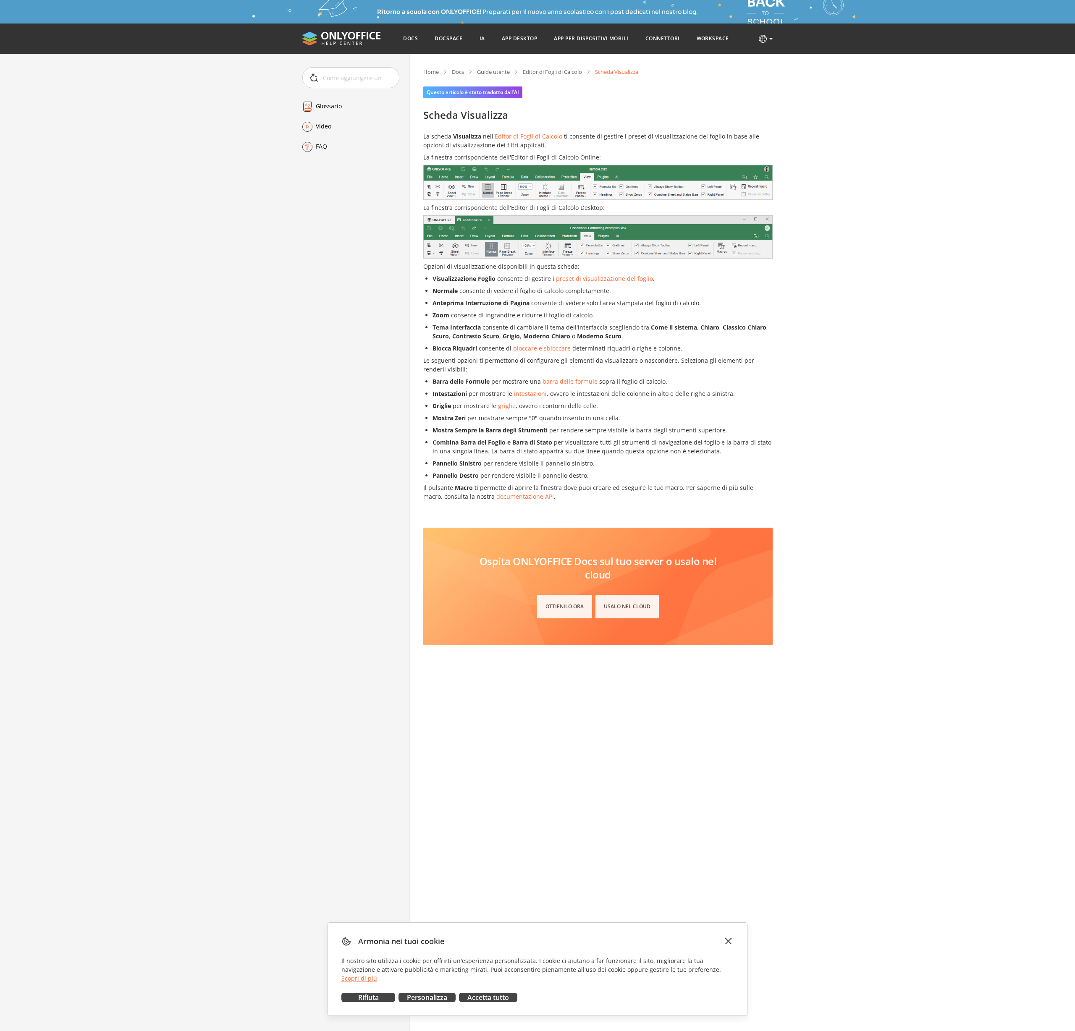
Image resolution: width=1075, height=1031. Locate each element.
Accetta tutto (488, 997)
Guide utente (493, 72)
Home (431, 72)
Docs (458, 72)
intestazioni (530, 394)
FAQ (321, 147)
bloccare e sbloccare (542, 348)
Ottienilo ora (564, 606)
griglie (507, 406)
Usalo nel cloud (627, 606)
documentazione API (525, 496)
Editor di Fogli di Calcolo (552, 72)
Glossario (329, 106)
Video (323, 127)
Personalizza (427, 997)
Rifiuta (368, 997)
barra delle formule (570, 381)
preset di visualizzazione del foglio (604, 279)
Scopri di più (359, 978)
